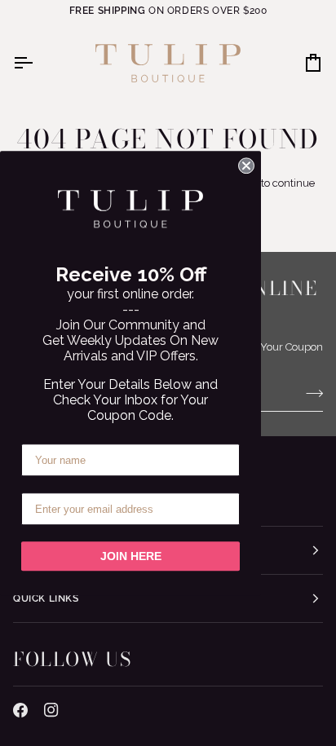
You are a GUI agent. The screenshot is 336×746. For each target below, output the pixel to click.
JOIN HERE (130, 556)
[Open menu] (37, 63)
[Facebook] (20, 710)
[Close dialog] (246, 165)
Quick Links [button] (46, 598)
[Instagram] (51, 710)
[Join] (309, 394)
